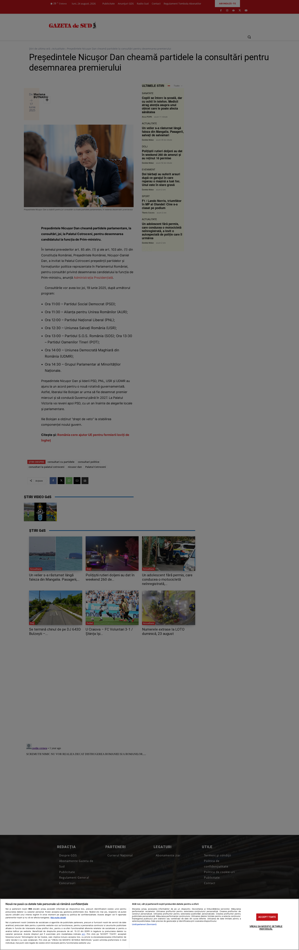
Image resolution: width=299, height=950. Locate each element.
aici (83, 934)
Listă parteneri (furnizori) (144, 924)
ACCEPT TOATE (267, 917)
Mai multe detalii (58, 917)
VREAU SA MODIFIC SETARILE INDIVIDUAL (266, 927)
